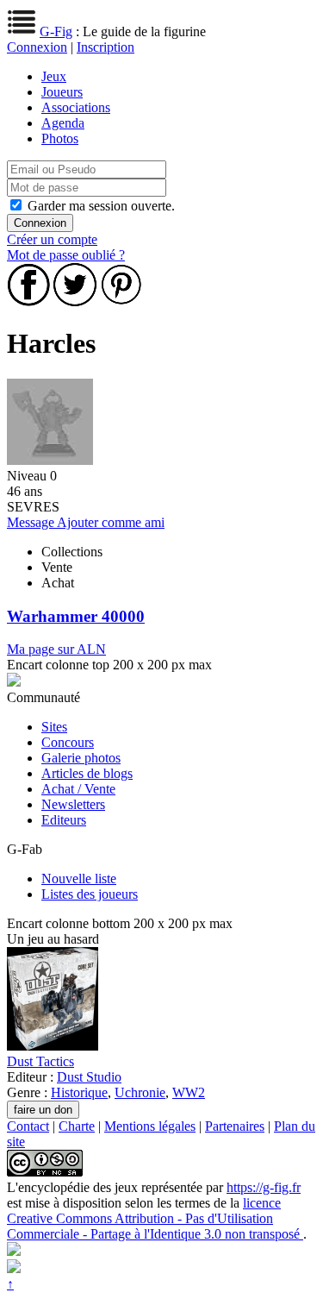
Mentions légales (150, 1126)
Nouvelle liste (78, 878)
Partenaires (234, 1126)
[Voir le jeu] (52, 1046)
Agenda (62, 123)
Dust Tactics (40, 1061)
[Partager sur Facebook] (28, 301)
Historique (79, 1092)
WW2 (188, 1092)
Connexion (37, 47)
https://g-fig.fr (264, 1187)
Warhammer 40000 (76, 616)
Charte (77, 1126)
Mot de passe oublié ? (66, 255)
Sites (54, 726)
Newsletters (73, 804)
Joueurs (62, 92)
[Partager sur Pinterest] (121, 301)
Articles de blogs (87, 773)
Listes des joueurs (89, 894)
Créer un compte (52, 239)
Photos (59, 138)
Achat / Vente (78, 788)
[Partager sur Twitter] (74, 301)
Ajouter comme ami (111, 522)
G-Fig (56, 31)
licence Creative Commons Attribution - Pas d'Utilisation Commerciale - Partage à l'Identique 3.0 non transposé (155, 1218)
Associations (75, 107)
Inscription (105, 47)
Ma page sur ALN (56, 649)
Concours (67, 742)
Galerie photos (81, 757)
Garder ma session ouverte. (101, 205)
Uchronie (140, 1092)
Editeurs (63, 820)
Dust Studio (89, 1077)
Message (32, 522)
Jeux (53, 76)
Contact (28, 1126)
